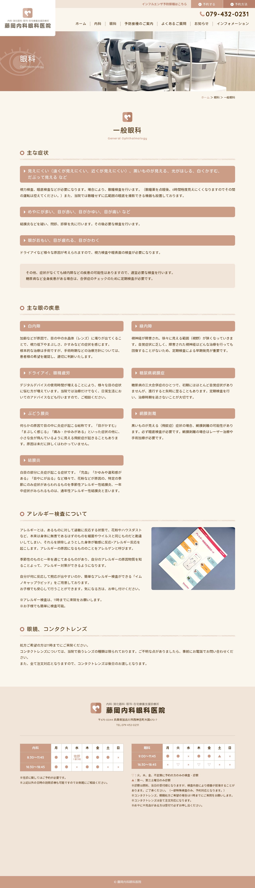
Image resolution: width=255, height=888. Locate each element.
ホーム (81, 23)
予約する (209, 4)
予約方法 (241, 4)
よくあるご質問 (173, 23)
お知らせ (201, 23)
